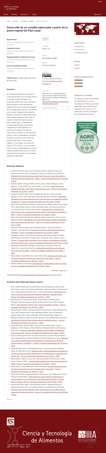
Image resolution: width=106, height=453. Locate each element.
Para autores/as (79, 49)
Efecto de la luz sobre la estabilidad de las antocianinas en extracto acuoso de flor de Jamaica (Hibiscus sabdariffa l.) (39, 340)
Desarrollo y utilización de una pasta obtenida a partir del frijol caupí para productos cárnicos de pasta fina (39, 199)
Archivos (14, 14)
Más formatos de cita (50, 108)
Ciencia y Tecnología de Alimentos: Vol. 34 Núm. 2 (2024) (36, 215)
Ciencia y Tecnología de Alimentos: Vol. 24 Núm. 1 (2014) (44, 333)
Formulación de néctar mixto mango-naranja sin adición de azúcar (34, 320)
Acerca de (24, 14)
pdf (46, 39)
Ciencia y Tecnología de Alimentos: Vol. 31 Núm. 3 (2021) (30, 266)
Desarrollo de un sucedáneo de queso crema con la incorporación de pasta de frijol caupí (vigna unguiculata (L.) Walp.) (39, 212)
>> (11, 399)
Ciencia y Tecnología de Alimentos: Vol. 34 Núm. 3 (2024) (40, 202)
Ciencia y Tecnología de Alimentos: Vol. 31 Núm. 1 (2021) (40, 356)
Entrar (100, 1)
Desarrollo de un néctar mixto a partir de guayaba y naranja (38, 305)
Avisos (34, 14)
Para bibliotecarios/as (81, 53)
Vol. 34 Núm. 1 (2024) (26, 21)
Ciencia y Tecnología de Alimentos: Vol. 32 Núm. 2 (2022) (48, 243)
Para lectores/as (79, 46)
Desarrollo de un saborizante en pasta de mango (49, 264)
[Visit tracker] (86, 34)
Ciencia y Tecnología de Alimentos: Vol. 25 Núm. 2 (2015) (43, 382)
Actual (6, 14)
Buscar (98, 14)
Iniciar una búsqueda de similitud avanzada (33, 275)
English (77, 65)
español (77, 68)
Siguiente (62, 271)
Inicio (8, 21)
